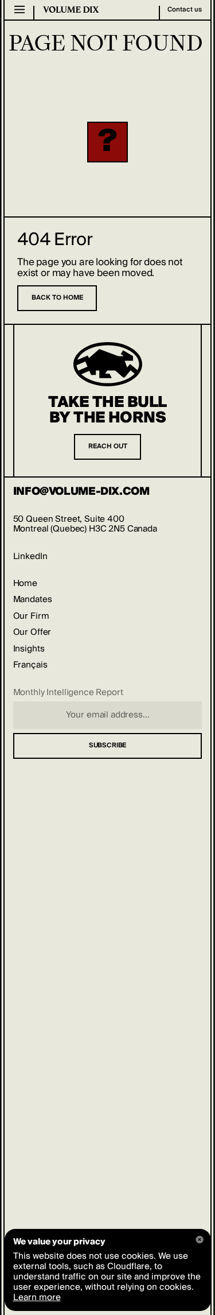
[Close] (200, 1239)
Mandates (32, 599)
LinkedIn (30, 556)
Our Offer (32, 632)
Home (25, 583)
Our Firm (31, 616)
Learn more (37, 1297)
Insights (29, 649)
